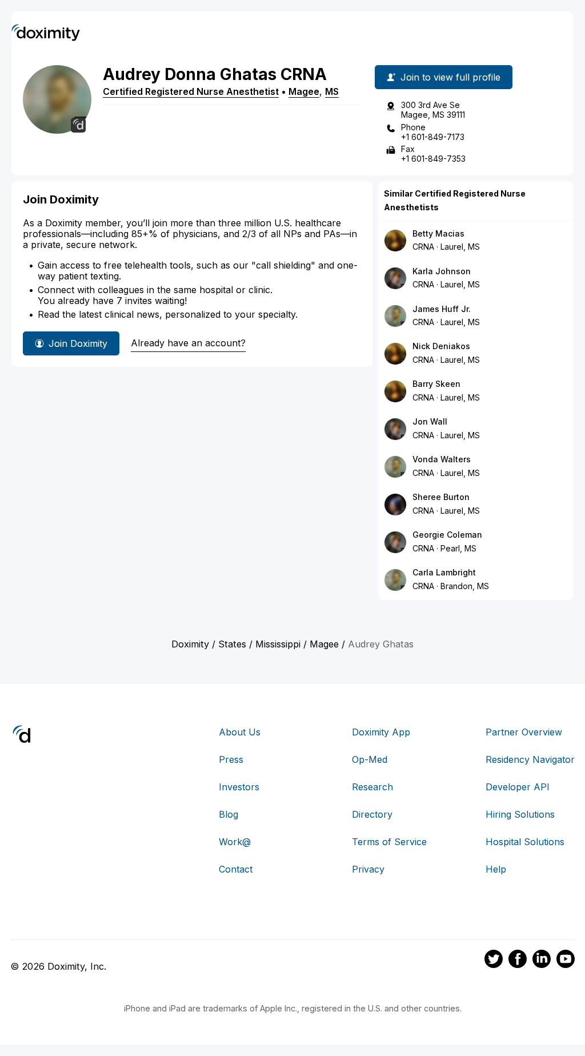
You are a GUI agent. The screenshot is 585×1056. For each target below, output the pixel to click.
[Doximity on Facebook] (517, 961)
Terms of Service (389, 841)
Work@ (235, 841)
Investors (239, 787)
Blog (228, 814)
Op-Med (369, 759)
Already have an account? (188, 343)
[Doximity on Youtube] (565, 961)
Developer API (518, 787)
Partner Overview (524, 732)
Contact (236, 869)
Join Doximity (78, 343)
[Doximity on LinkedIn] (541, 961)
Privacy (368, 869)
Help (496, 869)
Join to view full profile (450, 77)
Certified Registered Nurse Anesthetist (191, 91)
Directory (372, 814)
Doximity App (381, 732)
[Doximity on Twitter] (493, 961)
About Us (240, 732)
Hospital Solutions (525, 841)
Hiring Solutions (520, 814)
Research (372, 787)
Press (231, 759)
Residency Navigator (530, 759)
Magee (304, 91)
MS (332, 91)
